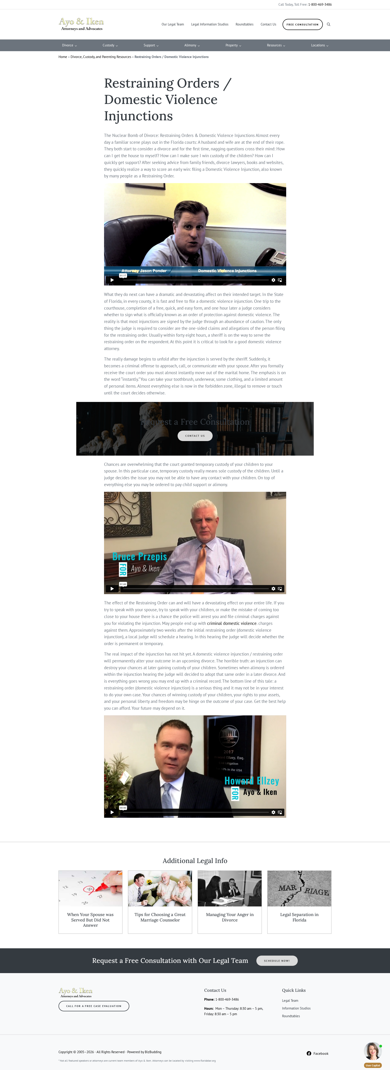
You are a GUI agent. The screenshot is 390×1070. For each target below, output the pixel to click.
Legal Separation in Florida (299, 917)
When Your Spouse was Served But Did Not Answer (90, 920)
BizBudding (153, 1052)
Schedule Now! (277, 960)
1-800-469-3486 (320, 4)
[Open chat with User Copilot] (373, 1051)
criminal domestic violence (232, 623)
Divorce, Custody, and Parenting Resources (101, 57)
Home (63, 57)
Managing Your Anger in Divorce (230, 917)
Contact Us (195, 435)
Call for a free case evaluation (94, 1006)
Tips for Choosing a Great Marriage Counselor (160, 917)
